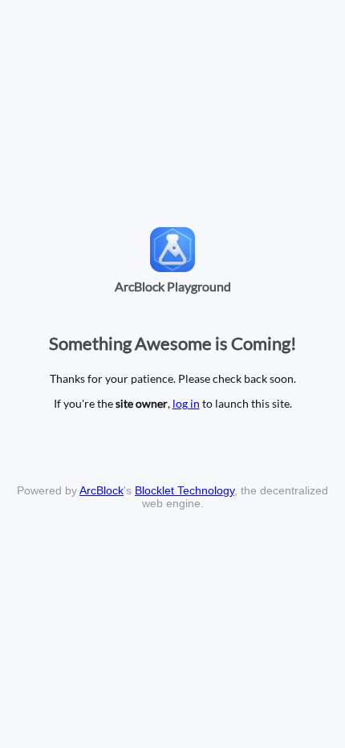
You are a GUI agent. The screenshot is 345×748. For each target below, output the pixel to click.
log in (186, 403)
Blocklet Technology (184, 490)
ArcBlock (101, 490)
